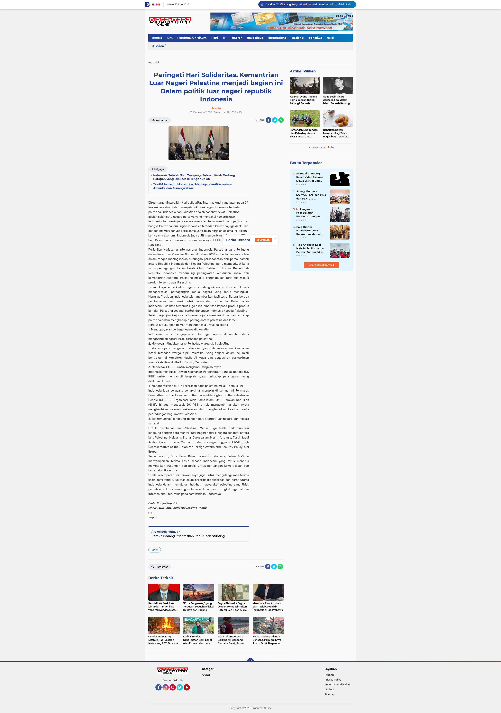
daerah (237, 38)
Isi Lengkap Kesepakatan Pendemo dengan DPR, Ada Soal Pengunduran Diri (308, 213)
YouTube (189, 692)
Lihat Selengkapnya (320, 265)
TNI (225, 38)
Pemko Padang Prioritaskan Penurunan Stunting (188, 536)
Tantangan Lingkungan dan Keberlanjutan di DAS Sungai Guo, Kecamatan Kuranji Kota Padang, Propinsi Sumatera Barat (304, 133)
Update (264, 239)
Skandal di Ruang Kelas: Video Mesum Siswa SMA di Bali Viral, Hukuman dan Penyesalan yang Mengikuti (309, 177)
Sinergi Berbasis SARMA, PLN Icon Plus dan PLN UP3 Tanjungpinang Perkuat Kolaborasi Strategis (311, 195)
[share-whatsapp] (281, 120)
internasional (277, 38)
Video (160, 46)
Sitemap (329, 694)
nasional (298, 38)
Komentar (161, 120)
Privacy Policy (332, 679)
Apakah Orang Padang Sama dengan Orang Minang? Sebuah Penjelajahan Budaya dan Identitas (303, 100)
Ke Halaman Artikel (320, 147)
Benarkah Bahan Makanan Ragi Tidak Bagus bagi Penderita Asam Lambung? (335, 133)
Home (156, 4)
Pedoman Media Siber (337, 684)
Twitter (181, 692)
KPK (170, 38)
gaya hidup (255, 38)
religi (330, 38)
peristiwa (315, 38)
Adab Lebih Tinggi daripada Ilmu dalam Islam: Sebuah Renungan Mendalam (338, 100)
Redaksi (329, 674)
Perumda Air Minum (192, 38)
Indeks (157, 38)
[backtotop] (250, 661)
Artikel (206, 674)
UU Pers (329, 689)
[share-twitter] (275, 120)
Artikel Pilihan (303, 71)
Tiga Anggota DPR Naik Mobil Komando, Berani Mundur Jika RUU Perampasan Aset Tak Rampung (311, 248)
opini (155, 549)
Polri (214, 38)
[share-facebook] (268, 120)
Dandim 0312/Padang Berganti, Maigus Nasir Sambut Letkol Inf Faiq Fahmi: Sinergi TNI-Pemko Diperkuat (309, 4)
